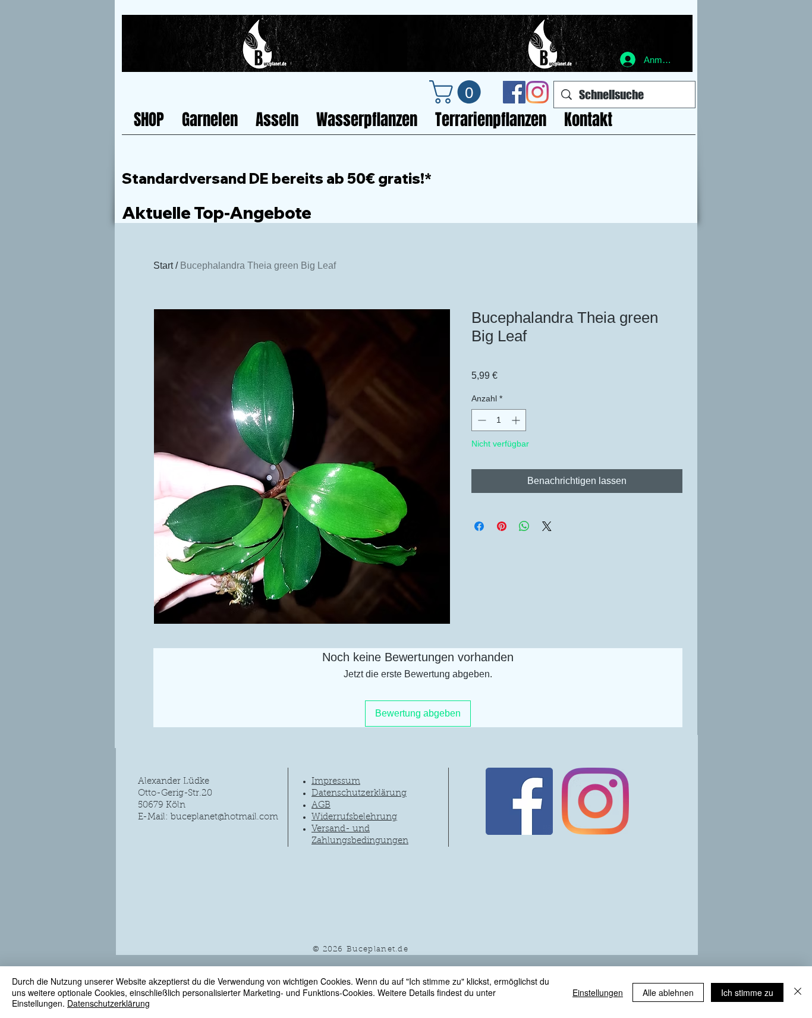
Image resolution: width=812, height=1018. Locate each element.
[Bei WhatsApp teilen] (524, 526)
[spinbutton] (498, 420)
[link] (457, 91)
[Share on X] (547, 526)
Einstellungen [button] (597, 992)
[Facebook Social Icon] (514, 92)
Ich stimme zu (747, 992)
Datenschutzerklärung (108, 1003)
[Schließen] (798, 992)
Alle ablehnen (668, 992)
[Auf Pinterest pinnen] (502, 526)
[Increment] (516, 420)
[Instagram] (537, 92)
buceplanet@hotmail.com (224, 817)
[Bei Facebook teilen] (479, 526)
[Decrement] (480, 420)
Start (163, 265)
